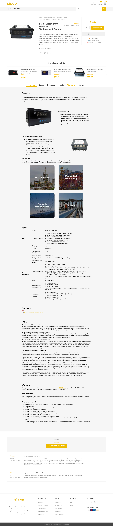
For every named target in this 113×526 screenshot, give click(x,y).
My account (93, 4)
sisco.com (18, 507)
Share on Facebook (48, 53)
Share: (40, 53)
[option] (23, 73)
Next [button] (106, 72)
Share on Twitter (45, 53)
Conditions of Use (43, 511)
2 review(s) (67, 25)
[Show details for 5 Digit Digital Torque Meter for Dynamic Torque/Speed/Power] (46, 73)
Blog (71, 502)
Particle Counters (59, 514)
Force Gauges (58, 508)
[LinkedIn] (95, 502)
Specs (41, 85)
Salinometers (57, 502)
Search (104, 9)
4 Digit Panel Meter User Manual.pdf (33, 312)
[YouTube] (92, 502)
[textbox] (89, 9)
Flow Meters (57, 511)
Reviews (82, 85)
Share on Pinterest (50, 53)
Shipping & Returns (43, 505)
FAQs (61, 85)
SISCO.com (62, 388)
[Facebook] (89, 502)
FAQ (71, 505)
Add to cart (97, 27)
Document (51, 85)
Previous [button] (6, 72)
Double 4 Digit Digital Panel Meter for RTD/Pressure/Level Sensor (29, 71)
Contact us (41, 514)
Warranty (71, 85)
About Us (40, 502)
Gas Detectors (58, 505)
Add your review (75, 25)
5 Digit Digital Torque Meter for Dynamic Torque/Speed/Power (62, 70)
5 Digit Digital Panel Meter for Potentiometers (95, 70)
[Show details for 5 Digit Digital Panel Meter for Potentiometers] (79, 73)
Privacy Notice (42, 508)
